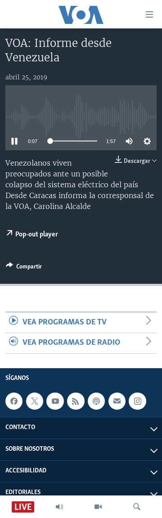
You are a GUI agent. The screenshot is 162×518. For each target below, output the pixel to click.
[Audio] (59, 506)
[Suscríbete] (117, 401)
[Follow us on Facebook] (13, 401)
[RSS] (75, 401)
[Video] (98, 506)
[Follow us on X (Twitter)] (34, 401)
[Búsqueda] (136, 506)
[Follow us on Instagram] (137, 401)
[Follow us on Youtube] (54, 401)
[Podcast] (96, 401)
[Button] (24, 268)
